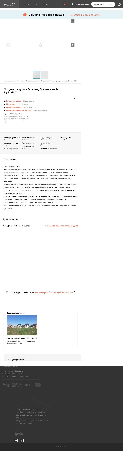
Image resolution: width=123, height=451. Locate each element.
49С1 (21, 113)
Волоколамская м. (13, 107)
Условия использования (13, 374)
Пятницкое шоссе (13, 101)
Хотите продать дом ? (40, 292)
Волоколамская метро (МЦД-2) (18, 110)
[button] (72, 21)
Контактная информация (13, 371)
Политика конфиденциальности (16, 376)
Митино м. (10, 104)
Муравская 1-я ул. (11, 113)
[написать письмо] (14, 435)
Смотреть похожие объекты (85, 15)
